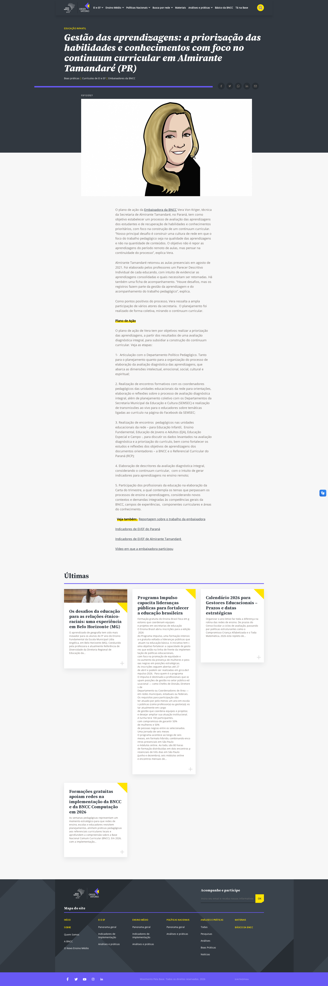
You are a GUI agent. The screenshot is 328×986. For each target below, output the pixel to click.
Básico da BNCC (224, 7)
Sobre (67, 927)
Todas (204, 927)
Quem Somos (71, 934)
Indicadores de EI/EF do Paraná (137, 529)
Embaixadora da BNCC (160, 210)
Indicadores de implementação (107, 935)
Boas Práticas (208, 947)
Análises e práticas (199, 7)
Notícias (205, 954)
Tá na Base (242, 7)
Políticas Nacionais (137, 7)
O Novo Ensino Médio (76, 948)
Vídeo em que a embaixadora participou (144, 549)
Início (67, 919)
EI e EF (97, 7)
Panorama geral (107, 927)
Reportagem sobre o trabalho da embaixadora (172, 519)
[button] (221, 86)
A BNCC (68, 941)
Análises (205, 940)
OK (259, 898)
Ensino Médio (114, 7)
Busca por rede (162, 7)
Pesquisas (206, 933)
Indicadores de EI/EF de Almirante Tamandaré (148, 539)
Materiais (180, 7)
